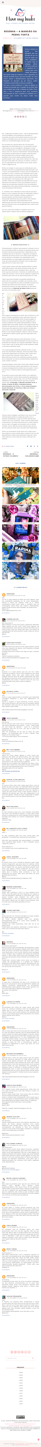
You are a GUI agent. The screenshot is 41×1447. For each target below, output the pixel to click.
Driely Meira (11, 1249)
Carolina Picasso (13, 642)
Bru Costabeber (13, 749)
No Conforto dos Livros (16, 828)
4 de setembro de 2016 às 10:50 (16, 1180)
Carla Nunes (11, 1225)
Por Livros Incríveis (8, 1018)
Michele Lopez (12, 691)
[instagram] (11, 1352)
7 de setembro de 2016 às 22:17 (16, 1277)
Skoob (14, 111)
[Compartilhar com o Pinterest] (34, 446)
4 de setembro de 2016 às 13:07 (16, 1205)
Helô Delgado (12, 806)
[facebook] (15, 1352)
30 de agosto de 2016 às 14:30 (15, 595)
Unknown (10, 594)
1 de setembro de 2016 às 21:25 (16, 1087)
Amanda (9, 942)
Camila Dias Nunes (14, 1085)
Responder (6, 613)
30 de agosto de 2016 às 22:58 (16, 668)
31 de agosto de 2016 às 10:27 (15, 693)
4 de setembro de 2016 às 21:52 (16, 1227)
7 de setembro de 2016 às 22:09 (16, 1250)
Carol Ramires (12, 857)
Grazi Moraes (12, 718)
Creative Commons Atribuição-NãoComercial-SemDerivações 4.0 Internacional (20, 1424)
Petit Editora (27, 38)
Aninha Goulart (13, 1116)
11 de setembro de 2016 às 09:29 (16, 1298)
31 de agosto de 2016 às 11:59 (15, 751)
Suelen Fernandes (14, 1296)
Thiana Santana (13, 910)
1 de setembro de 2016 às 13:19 (16, 943)
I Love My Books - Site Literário (24, 1443)
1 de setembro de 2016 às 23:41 (16, 1118)
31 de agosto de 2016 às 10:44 (15, 720)
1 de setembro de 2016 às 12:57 (16, 912)
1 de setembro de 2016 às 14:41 (16, 1028)
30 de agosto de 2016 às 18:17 (15, 620)
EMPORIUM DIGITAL (23, 1444)
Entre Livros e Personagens (11, 1170)
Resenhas (35, 38)
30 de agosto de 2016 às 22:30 (16, 644)
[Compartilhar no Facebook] (31, 446)
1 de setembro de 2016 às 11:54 (16, 888)
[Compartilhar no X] (27, 446)
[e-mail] (29, 1352)
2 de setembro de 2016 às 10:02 (16, 1145)
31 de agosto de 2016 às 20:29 (15, 781)
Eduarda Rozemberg (15, 1053)
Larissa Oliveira (13, 1002)
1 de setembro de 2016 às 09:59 (16, 858)
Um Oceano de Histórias (11, 771)
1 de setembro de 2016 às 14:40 (16, 1003)
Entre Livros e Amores (15, 1178)
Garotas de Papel (8, 933)
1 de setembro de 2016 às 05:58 (16, 830)
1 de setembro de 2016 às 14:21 (16, 980)
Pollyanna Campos (14, 1143)
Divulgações (18, 38)
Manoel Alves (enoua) (15, 779)
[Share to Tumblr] (37, 446)
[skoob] (25, 1352)
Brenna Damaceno (14, 887)
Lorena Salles (12, 619)
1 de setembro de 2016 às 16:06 (16, 1055)
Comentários (9, 446)
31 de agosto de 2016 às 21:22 (15, 808)
